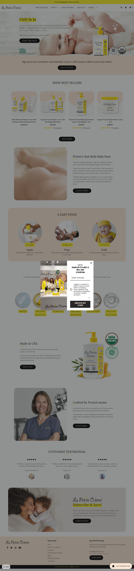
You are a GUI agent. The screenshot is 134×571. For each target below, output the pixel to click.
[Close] (91, 263)
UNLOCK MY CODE (80, 304)
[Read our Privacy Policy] (89, 298)
